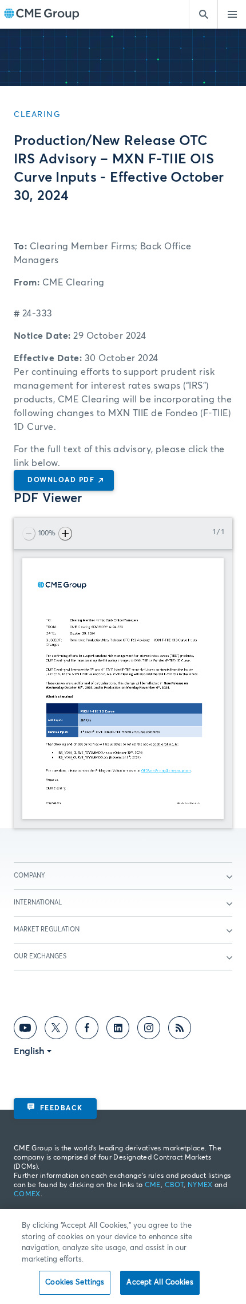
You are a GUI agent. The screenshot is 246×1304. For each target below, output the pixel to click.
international (38, 902)
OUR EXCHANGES (40, 956)
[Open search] (203, 14)
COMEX (27, 1194)
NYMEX (200, 1185)
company (29, 875)
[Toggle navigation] (231, 14)
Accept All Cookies (159, 1282)
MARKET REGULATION (47, 929)
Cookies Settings (74, 1282)
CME (153, 1185)
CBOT (174, 1185)
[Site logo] (42, 15)
